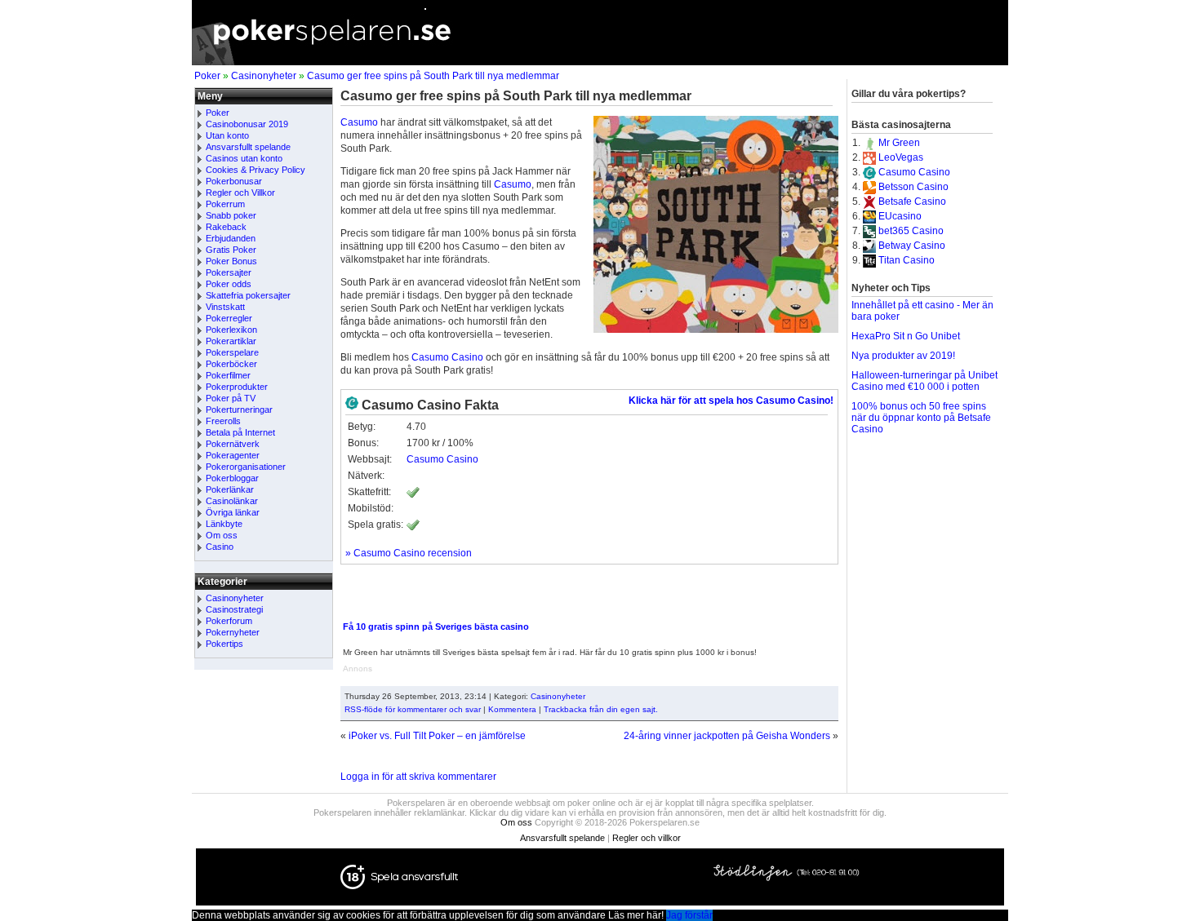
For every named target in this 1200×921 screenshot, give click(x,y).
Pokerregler (229, 318)
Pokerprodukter (237, 387)
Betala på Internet (240, 432)
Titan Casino (906, 260)
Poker (207, 76)
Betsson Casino (913, 187)
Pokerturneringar (239, 409)
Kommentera (512, 709)
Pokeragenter (233, 455)
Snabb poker (231, 215)
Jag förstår (689, 915)
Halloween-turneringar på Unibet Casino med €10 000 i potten (924, 381)
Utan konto (227, 135)
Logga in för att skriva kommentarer (418, 776)
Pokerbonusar (234, 181)
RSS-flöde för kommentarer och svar (412, 709)
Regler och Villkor (240, 192)
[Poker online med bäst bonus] (600, 62)
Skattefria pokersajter (248, 295)
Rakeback (226, 227)
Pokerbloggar (232, 478)
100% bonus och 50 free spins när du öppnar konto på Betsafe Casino (921, 418)
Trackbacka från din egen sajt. (601, 709)
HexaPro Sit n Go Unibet (905, 336)
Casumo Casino (447, 357)
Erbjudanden (231, 238)
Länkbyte (224, 524)
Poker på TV (231, 398)
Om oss (222, 535)
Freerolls (223, 421)
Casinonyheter (263, 76)
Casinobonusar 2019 (247, 124)
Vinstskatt (225, 307)
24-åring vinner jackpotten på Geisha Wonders (727, 736)
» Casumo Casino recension (408, 553)
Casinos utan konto (244, 158)
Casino (219, 546)
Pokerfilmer (228, 375)
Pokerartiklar (231, 341)
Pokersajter (228, 272)
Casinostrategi (234, 609)
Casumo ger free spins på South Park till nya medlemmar (433, 76)
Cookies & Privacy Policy (255, 170)
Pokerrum (225, 204)
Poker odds (228, 284)
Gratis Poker (231, 250)
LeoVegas (900, 157)
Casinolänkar (232, 501)
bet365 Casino (911, 231)
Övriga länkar (233, 512)
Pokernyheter (233, 632)
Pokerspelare (232, 352)
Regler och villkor (646, 838)
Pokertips (224, 644)
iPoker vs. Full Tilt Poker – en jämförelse (437, 736)
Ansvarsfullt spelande (248, 147)
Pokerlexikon (231, 329)
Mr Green (899, 142)
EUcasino (900, 216)
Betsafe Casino (912, 201)
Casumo (359, 122)
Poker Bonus (231, 261)
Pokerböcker (231, 364)
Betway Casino (911, 245)
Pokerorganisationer (246, 467)
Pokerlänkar (230, 489)
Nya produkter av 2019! (903, 355)
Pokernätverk (233, 444)
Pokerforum (229, 621)
